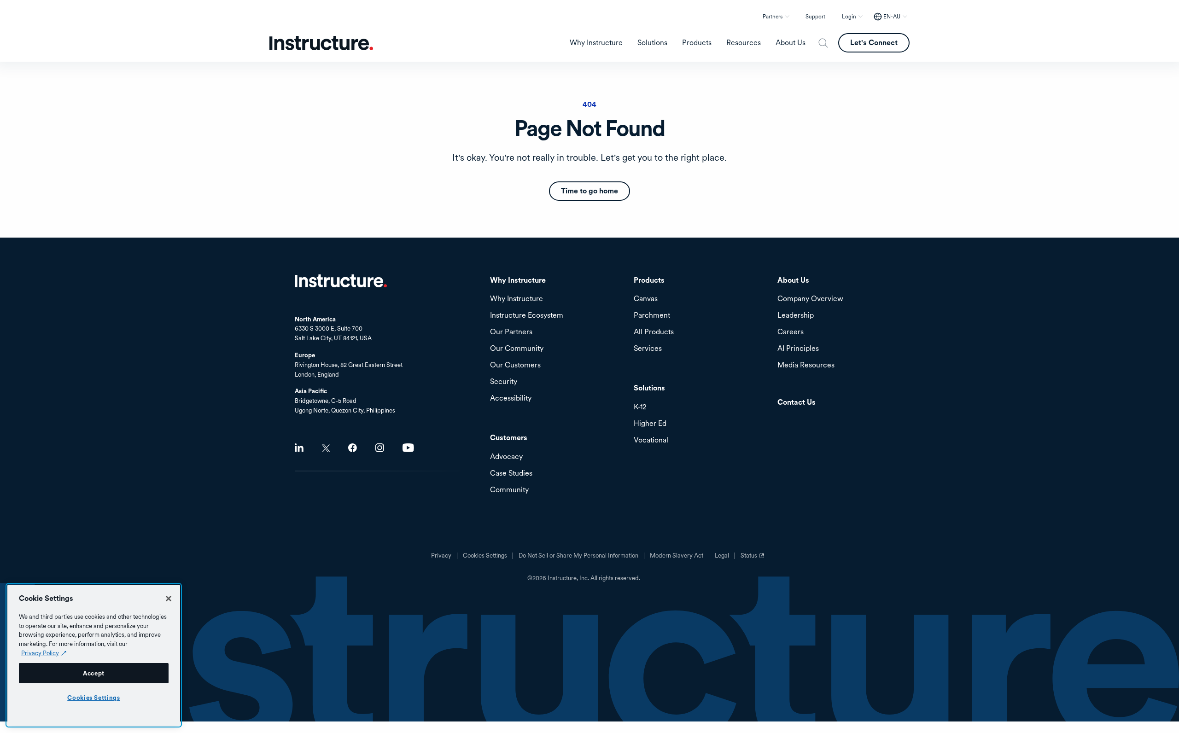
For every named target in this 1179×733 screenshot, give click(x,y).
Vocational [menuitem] (651, 440)
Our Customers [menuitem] (515, 365)
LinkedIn (299, 447)
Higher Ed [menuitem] (650, 424)
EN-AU (891, 16)
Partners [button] (772, 16)
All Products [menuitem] (654, 332)
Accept (94, 673)
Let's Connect (874, 42)
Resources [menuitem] (743, 43)
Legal (722, 556)
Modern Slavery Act (676, 556)
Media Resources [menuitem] (806, 365)
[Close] (168, 598)
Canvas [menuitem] (646, 299)
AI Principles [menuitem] (798, 349)
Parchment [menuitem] (652, 316)
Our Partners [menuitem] (511, 332)
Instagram (379, 447)
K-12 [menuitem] (640, 407)
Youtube (408, 447)
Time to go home (589, 190)
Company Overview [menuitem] (810, 299)
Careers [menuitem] (790, 332)
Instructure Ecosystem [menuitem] (526, 316)
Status (753, 559)
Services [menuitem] (648, 349)
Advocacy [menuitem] (506, 457)
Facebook (352, 447)
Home (341, 280)
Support (815, 16)
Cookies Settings (93, 697)
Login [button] (849, 16)
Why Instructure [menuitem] (596, 43)
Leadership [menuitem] (795, 316)
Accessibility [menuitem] (510, 398)
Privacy (441, 556)
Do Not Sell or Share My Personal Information (578, 556)
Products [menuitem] (697, 43)
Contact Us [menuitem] (796, 403)
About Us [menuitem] (790, 43)
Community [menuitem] (509, 490)
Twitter (326, 448)
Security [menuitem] (503, 382)
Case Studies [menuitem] (511, 473)
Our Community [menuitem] (516, 349)
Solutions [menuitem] (652, 43)
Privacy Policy (40, 653)
